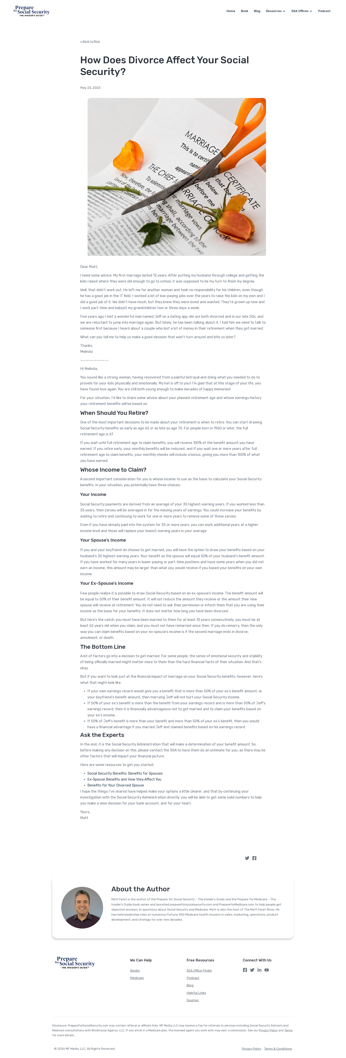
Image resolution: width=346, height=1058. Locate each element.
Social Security (177, 909)
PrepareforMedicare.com (236, 904)
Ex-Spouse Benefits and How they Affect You (124, 779)
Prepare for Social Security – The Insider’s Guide (191, 899)
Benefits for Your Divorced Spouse (115, 785)
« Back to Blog (90, 41)
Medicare (201, 909)
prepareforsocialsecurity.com (191, 904)
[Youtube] (266, 970)
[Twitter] (247, 858)
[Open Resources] (284, 11)
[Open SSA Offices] (310, 11)
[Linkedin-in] (259, 970)
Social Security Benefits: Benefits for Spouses (125, 773)
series (145, 904)
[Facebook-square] (254, 858)
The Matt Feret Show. (259, 909)
